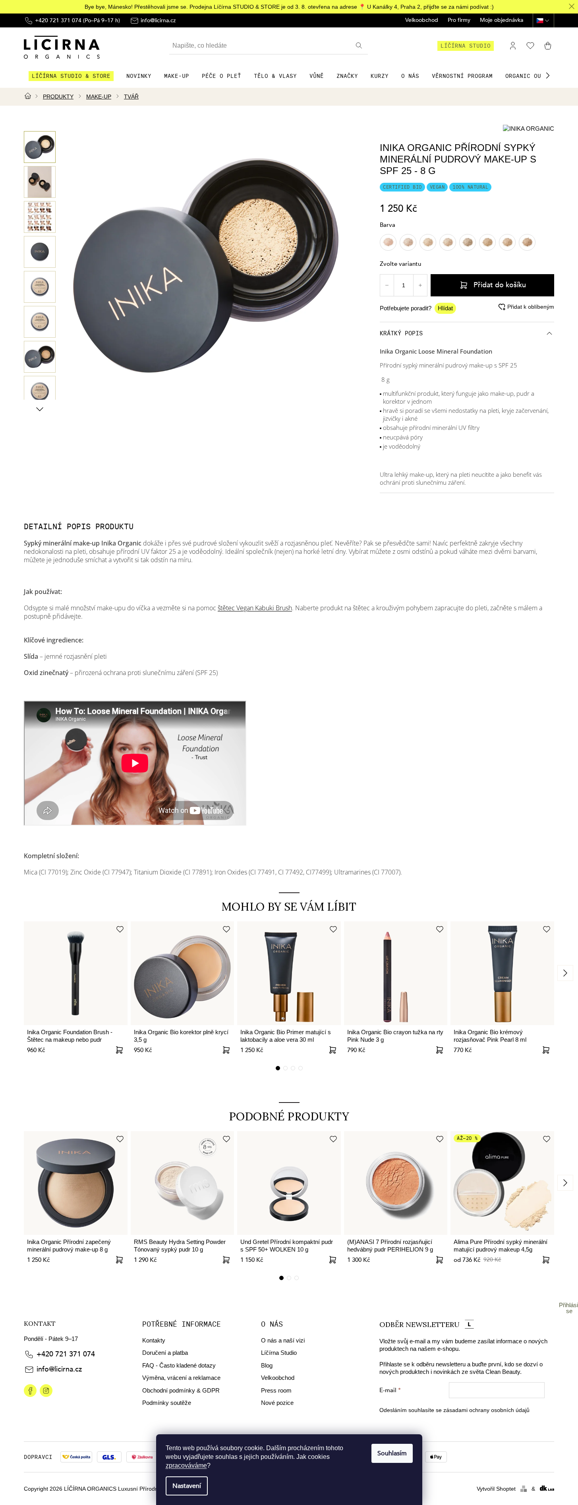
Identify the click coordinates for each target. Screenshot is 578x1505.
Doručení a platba (165, 1352)
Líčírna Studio (279, 1352)
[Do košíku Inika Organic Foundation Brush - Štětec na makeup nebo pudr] (119, 1050)
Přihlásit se (569, 1308)
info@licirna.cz (59, 1369)
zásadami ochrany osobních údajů (486, 1410)
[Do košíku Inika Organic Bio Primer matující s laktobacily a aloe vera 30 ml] (333, 1050)
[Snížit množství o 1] (387, 285)
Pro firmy (459, 20)
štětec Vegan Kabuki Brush (255, 608)
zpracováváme (186, 1465)
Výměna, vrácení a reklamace (181, 1377)
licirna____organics (46, 1390)
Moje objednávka (501, 20)
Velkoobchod (421, 20)
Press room (276, 1390)
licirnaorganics (30, 1390)
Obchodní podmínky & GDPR (181, 1390)
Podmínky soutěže (166, 1402)
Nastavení (186, 1486)
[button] (547, 75)
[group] (40, 147)
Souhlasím (392, 1453)
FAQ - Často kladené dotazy (179, 1365)
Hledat (360, 45)
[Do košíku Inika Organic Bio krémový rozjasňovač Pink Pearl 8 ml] (546, 1050)
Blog (267, 1365)
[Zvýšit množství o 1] (420, 285)
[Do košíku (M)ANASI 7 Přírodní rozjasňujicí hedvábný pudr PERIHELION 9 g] (439, 1260)
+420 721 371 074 (66, 1354)
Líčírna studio (466, 45)
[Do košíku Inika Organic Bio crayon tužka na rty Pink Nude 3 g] (439, 1050)
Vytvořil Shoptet (496, 1489)
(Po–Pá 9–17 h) (77, 20)
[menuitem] (71, 76)
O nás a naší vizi (283, 1340)
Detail (226, 1050)
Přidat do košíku (500, 285)
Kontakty (153, 1340)
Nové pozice (277, 1402)
